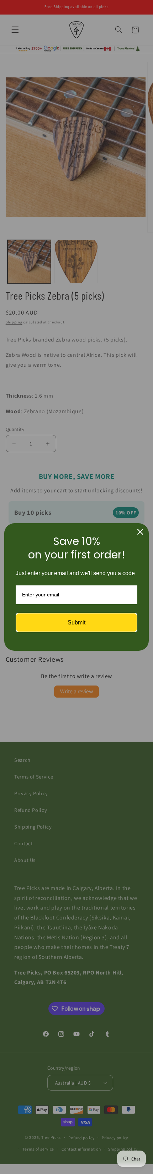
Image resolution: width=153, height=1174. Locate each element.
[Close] (140, 531)
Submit (76, 622)
